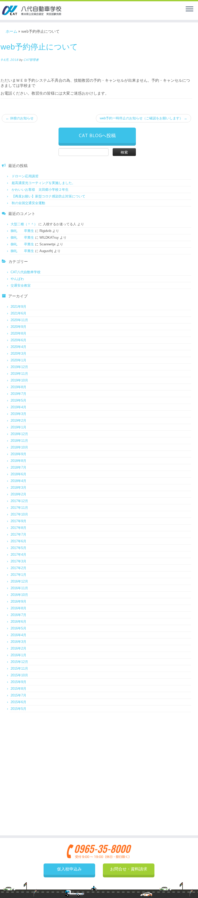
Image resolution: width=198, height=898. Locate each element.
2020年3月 (18, 353)
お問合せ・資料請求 (128, 869)
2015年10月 (19, 675)
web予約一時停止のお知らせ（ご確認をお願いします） (143, 118)
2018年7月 (18, 467)
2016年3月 (18, 642)
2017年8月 (18, 528)
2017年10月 (19, 514)
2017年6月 (18, 541)
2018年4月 (18, 481)
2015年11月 (19, 668)
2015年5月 (18, 709)
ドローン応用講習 (25, 176)
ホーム (11, 31)
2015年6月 (18, 702)
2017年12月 (19, 501)
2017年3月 (18, 561)
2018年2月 (18, 494)
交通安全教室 (21, 285)
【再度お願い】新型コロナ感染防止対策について (48, 196)
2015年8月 (18, 689)
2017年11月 (19, 508)
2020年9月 (18, 327)
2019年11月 (19, 374)
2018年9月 (18, 454)
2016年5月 (18, 628)
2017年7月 (18, 534)
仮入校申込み (69, 869)
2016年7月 (18, 615)
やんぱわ (17, 279)
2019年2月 (18, 420)
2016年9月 (18, 601)
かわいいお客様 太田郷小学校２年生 (40, 190)
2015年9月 (18, 682)
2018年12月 (19, 434)
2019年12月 (19, 367)
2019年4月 (18, 407)
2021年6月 (18, 313)
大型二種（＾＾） (24, 224)
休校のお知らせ (20, 118)
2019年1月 (18, 427)
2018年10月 (19, 447)
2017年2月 (18, 568)
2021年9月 (18, 307)
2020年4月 (18, 347)
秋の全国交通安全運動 (28, 203)
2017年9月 (18, 521)
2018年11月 (19, 441)
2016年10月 (19, 595)
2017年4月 (18, 554)
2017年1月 (18, 575)
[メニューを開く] (189, 9)
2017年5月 (18, 548)
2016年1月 (18, 655)
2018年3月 (18, 487)
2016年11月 (19, 588)
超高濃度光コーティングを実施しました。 (43, 183)
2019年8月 (18, 387)
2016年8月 (18, 608)
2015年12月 (19, 662)
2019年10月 (19, 380)
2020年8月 (18, 333)
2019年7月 (18, 394)
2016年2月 (18, 648)
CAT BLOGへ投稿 (97, 135)
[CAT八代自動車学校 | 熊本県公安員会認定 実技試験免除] (32, 10)
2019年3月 (18, 414)
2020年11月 (19, 320)
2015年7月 (18, 695)
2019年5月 (18, 400)
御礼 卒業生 (22, 231)
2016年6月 (18, 621)
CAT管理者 (31, 59)
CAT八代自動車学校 (25, 272)
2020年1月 (18, 360)
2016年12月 (19, 581)
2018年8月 (18, 461)
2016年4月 (18, 635)
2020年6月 (18, 340)
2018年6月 (18, 474)
